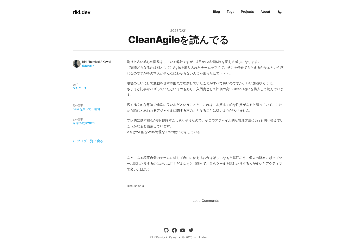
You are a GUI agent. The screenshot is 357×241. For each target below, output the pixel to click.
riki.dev (202, 237)
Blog (216, 11)
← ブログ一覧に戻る (88, 141)
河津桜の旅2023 (84, 123)
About (265, 11)
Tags (230, 11)
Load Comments (206, 200)
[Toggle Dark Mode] (280, 11)
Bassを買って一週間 (86, 109)
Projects (247, 11)
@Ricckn (88, 65)
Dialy (77, 88)
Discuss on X (135, 186)
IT (85, 88)
